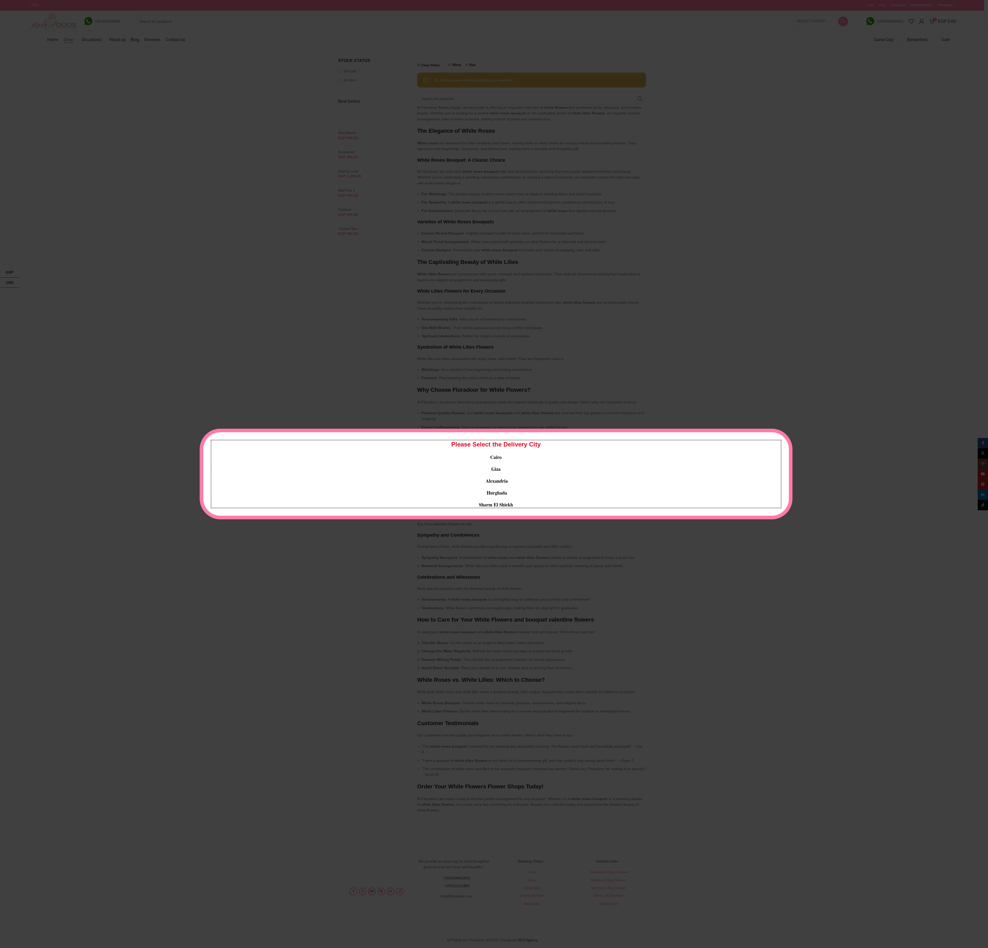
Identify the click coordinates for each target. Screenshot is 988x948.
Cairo (496, 457)
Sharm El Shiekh (496, 504)
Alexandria (497, 480)
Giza (496, 469)
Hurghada (496, 492)
